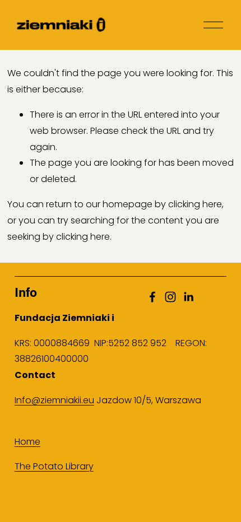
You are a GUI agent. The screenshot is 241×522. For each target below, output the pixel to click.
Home (27, 441)
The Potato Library (54, 466)
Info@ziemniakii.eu (54, 400)
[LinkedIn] (188, 296)
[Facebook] (152, 296)
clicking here (195, 204)
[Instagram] (170, 296)
